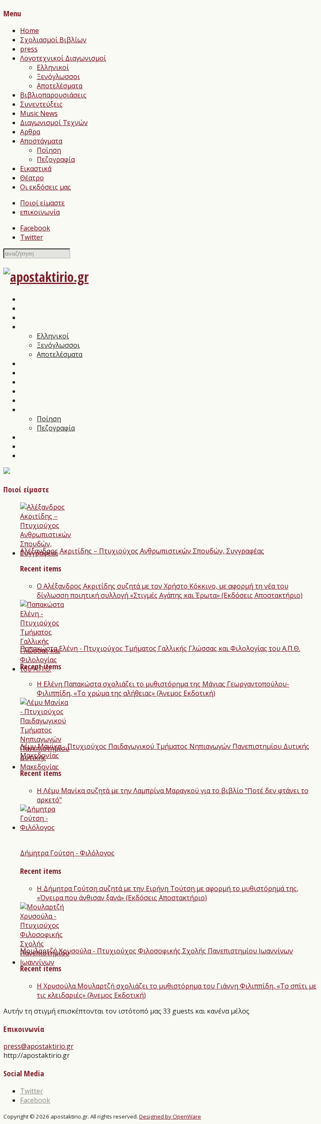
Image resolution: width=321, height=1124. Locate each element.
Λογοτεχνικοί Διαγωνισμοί (63, 58)
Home (29, 30)
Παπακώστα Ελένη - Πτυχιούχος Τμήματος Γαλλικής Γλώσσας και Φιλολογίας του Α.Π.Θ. (160, 648)
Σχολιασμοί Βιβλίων (53, 39)
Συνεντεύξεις (41, 104)
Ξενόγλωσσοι (58, 76)
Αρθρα (30, 131)
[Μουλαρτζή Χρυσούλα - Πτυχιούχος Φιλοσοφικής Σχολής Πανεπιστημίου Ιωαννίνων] (44, 962)
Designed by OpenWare (170, 1116)
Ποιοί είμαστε (42, 202)
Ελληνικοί (53, 67)
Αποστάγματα (41, 141)
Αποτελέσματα (59, 85)
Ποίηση (49, 150)
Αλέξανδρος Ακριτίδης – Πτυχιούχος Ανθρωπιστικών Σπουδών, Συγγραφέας (142, 551)
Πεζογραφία (56, 159)
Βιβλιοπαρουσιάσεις (53, 95)
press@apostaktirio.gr (38, 1046)
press (29, 49)
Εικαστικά (35, 168)
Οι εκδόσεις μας (45, 187)
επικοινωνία (40, 212)
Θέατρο (32, 177)
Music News (39, 113)
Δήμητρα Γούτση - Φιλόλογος (67, 853)
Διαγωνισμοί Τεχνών (54, 122)
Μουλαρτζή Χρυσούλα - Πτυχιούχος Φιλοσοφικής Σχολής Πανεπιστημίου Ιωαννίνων (156, 950)
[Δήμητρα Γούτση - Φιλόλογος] (42, 827)
